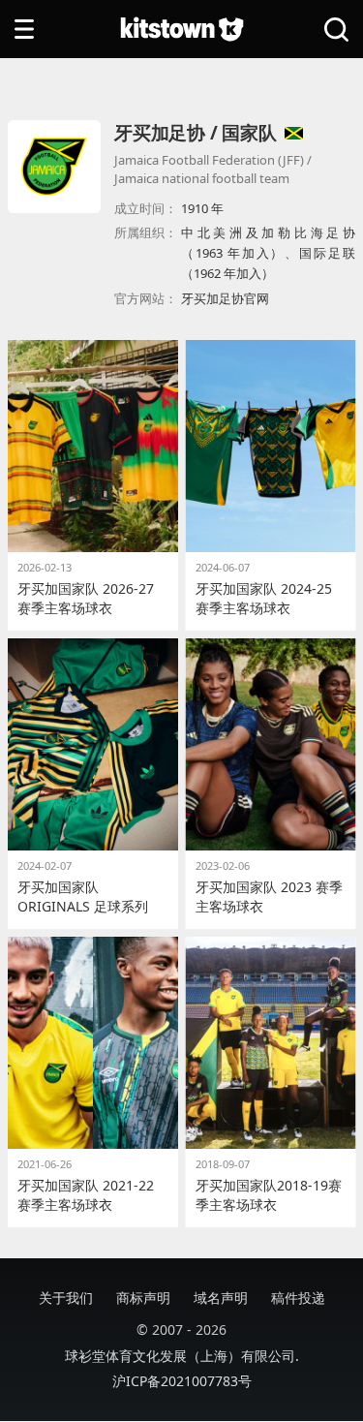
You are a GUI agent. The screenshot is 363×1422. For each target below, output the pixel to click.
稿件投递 (298, 1297)
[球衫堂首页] (182, 29)
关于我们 (66, 1297)
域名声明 (221, 1297)
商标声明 (143, 1297)
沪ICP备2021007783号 (182, 1381)
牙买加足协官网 (225, 298)
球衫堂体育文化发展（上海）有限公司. (182, 1355)
